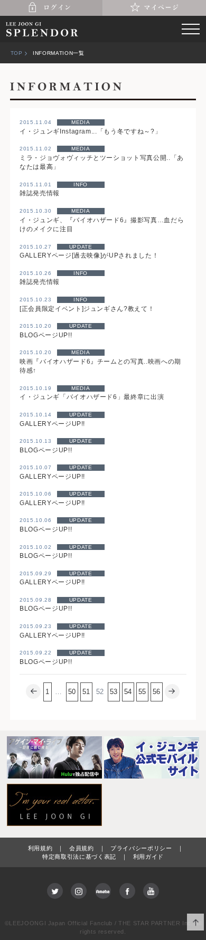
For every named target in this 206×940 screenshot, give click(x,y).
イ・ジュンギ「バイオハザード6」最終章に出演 (92, 396)
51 (86, 692)
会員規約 (81, 848)
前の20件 (33, 691)
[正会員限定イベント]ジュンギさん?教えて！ (87, 308)
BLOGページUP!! (46, 334)
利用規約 (40, 848)
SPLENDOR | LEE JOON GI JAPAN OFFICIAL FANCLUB (42, 29)
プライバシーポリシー (141, 848)
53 (114, 692)
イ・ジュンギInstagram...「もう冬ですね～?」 (90, 131)
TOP (17, 53)
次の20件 (173, 691)
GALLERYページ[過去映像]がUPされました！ (89, 255)
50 (72, 692)
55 (142, 692)
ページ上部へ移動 (195, 922)
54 (128, 692)
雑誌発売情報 (40, 192)
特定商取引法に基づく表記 (79, 856)
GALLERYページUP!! (52, 423)
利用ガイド (148, 856)
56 (157, 692)
